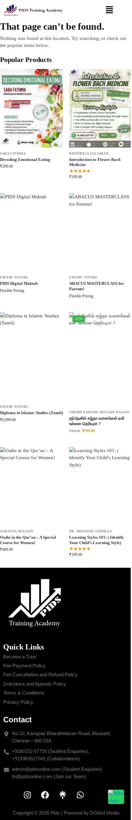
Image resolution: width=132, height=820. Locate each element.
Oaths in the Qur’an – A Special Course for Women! (28, 540)
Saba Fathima (13, 153)
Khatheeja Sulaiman (89, 153)
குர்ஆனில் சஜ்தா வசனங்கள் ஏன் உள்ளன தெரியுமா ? (97, 421)
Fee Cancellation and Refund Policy (40, 674)
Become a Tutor (20, 656)
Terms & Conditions (23, 692)
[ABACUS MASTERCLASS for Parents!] (100, 232)
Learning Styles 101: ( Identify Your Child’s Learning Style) (96, 540)
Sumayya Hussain (16, 531)
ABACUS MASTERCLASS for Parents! (96, 286)
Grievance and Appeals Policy (34, 684)
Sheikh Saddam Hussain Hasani (99, 412)
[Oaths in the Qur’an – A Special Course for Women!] (31, 486)
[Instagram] (27, 795)
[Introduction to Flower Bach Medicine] (100, 108)
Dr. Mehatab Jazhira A (90, 531)
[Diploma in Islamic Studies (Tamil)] (31, 356)
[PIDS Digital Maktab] (31, 232)
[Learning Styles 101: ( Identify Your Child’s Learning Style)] (100, 486)
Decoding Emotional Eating (25, 159)
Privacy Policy (18, 702)
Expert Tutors (14, 277)
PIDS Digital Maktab (19, 283)
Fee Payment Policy (24, 665)
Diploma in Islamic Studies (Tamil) (31, 412)
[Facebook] (45, 795)
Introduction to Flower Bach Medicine (94, 162)
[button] (109, 10)
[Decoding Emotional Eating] (31, 108)
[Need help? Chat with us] (116, 797)
